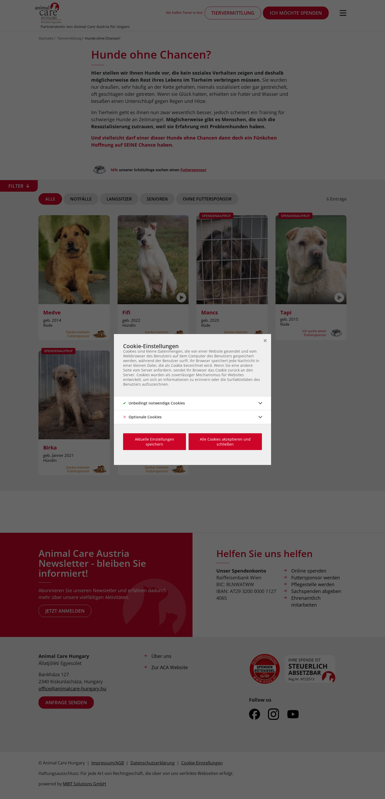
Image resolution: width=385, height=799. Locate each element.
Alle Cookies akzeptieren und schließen (225, 442)
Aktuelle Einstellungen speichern (154, 442)
